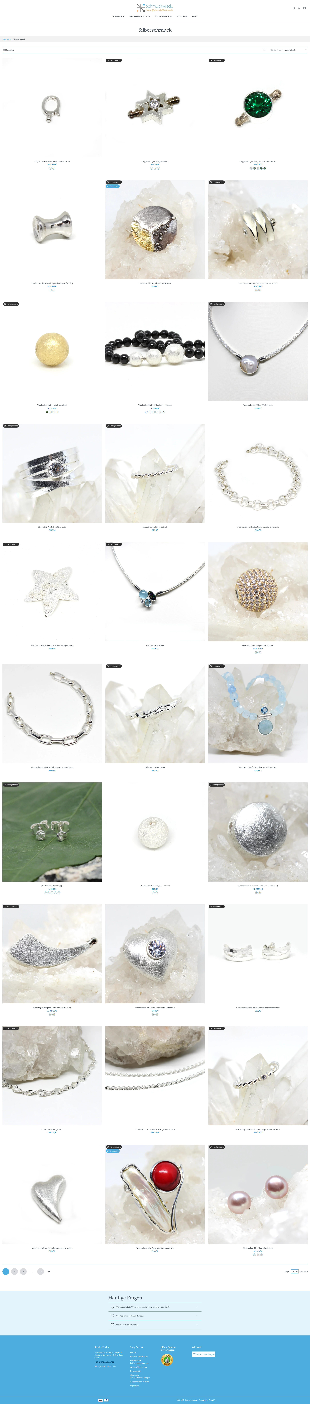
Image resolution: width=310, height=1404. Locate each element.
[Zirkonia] (158, 168)
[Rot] (156, 1014)
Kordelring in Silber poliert (155, 526)
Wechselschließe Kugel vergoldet (52, 405)
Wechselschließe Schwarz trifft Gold (155, 283)
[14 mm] (259, 290)
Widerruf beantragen (139, 1356)
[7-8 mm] (261, 1255)
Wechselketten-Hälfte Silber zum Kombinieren (258, 526)
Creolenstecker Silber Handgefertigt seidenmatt (258, 1007)
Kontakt (133, 1352)
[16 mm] (57, 412)
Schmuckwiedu (191, 1400)
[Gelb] (261, 168)
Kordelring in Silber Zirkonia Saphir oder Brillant (258, 1129)
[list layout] (263, 50)
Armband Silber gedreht (52, 1129)
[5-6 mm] (254, 1255)
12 (41, 1271)
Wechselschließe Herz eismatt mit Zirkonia (155, 1007)
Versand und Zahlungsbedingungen (139, 1361)
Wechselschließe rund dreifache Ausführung (258, 885)
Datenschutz (135, 1371)
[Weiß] (254, 168)
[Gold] (53, 168)
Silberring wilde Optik (155, 767)
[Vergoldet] (259, 892)
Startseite (6, 39)
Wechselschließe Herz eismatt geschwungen (52, 1248)
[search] (293, 7)
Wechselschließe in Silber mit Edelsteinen (258, 767)
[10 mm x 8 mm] (50, 290)
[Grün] (264, 168)
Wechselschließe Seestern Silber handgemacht (52, 645)
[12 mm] (256, 290)
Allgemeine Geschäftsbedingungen (140, 1376)
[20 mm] (163, 412)
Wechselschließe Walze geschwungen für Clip (52, 283)
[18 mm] (160, 412)
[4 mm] (48, 892)
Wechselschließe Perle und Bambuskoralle (155, 1248)
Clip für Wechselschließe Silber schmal (52, 161)
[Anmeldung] (299, 7)
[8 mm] (55, 892)
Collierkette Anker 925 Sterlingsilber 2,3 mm (155, 1129)
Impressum (134, 1386)
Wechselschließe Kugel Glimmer (155, 885)
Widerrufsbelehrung (138, 1367)
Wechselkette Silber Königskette (258, 405)
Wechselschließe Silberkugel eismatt (155, 405)
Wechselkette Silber (155, 645)
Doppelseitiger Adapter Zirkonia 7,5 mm (258, 161)
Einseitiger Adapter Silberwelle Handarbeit (258, 283)
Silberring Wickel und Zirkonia (52, 526)
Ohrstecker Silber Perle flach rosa (258, 1248)
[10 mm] (50, 412)
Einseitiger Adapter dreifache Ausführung (52, 1007)
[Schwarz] (251, 168)
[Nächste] (49, 1271)
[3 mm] (45, 892)
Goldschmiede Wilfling (139, 1382)
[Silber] (50, 168)
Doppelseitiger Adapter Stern (155, 161)
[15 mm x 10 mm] (53, 290)
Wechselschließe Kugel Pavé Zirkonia (258, 645)
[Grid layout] (266, 50)
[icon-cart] (304, 7)
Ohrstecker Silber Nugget (52, 885)
